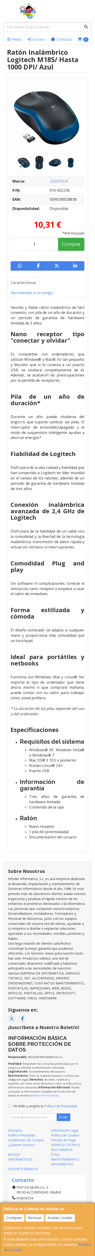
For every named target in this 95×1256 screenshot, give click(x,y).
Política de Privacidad (45, 1095)
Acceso (38, 39)
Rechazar (35, 1218)
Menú (16, 39)
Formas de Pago (63, 1140)
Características (23, 282)
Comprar (71, 244)
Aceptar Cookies (60, 1218)
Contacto (63, 39)
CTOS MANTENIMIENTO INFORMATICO (65, 1159)
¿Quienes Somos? (21, 1145)
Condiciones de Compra (26, 1140)
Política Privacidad (21, 1135)
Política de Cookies (65, 1135)
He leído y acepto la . (45, 1106)
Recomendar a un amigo (32, 292)
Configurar (14, 1218)
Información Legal (64, 1130)
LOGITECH (59, 181)
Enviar (63, 1117)
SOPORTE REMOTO (23, 1169)
